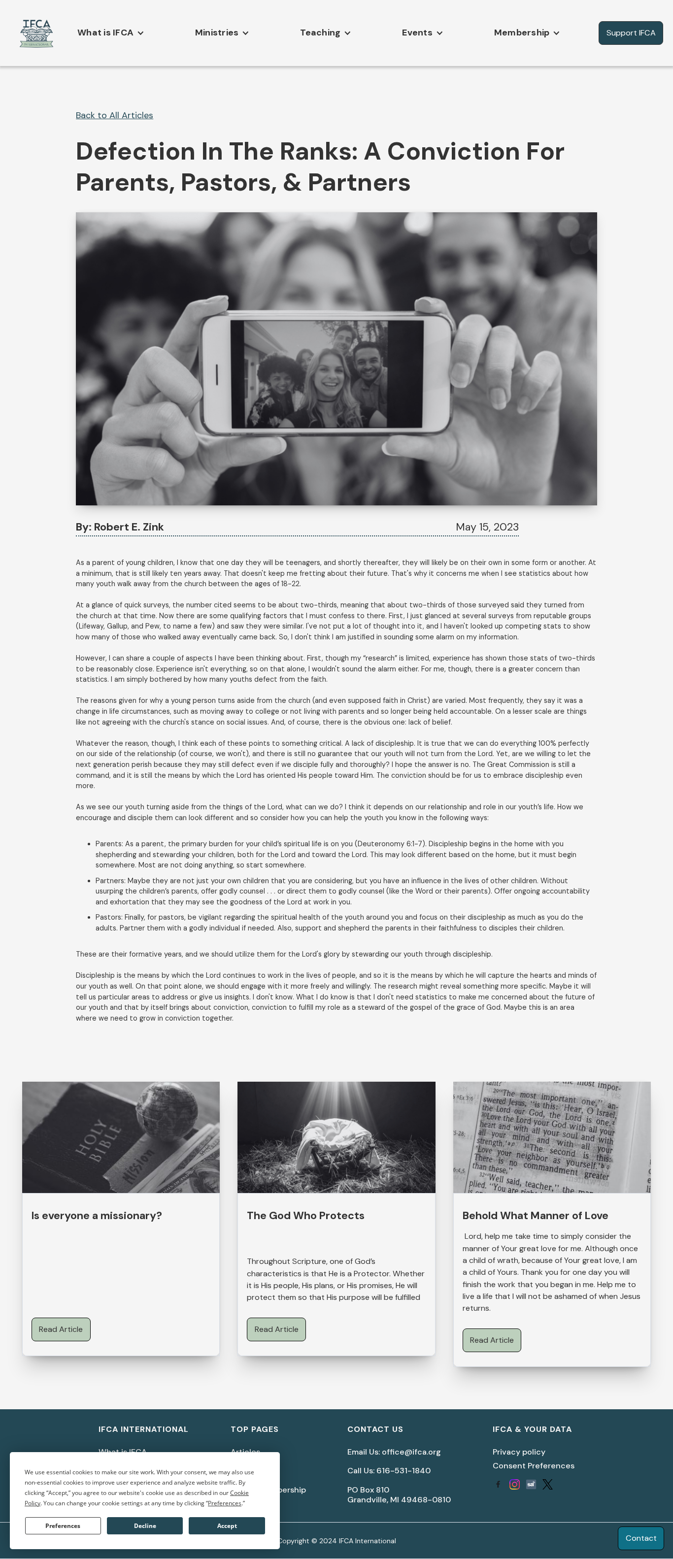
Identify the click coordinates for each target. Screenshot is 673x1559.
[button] (108, 33)
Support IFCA (631, 33)
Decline (145, 1526)
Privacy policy (519, 1452)
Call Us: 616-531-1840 (389, 1471)
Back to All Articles (114, 115)
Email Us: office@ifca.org (394, 1452)
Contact (641, 1538)
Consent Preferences (533, 1465)
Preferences (62, 1526)
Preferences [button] (224, 1503)
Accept (227, 1526)
